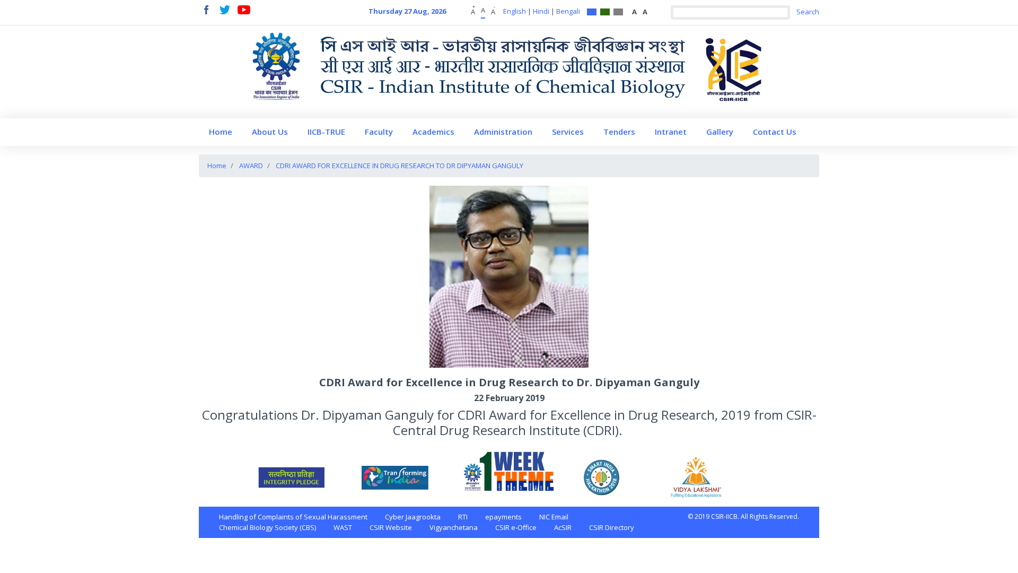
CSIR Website (391, 527)
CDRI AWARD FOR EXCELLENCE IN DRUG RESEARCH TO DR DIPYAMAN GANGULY (399, 165)
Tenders (619, 131)
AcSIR (563, 527)
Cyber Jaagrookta (413, 517)
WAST (343, 527)
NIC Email (553, 517)
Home (220, 131)
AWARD (251, 165)
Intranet (671, 131)
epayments (503, 517)
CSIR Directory (611, 527)
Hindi (541, 11)
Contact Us (774, 131)
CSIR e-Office (516, 527)
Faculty (379, 131)
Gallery (719, 131)
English (514, 11)
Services (568, 131)
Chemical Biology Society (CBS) (267, 527)
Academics (433, 131)
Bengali (568, 11)
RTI (463, 517)
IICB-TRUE (326, 131)
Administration (503, 131)
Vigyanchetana (453, 527)
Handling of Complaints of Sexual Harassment (293, 517)
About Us (270, 131)
